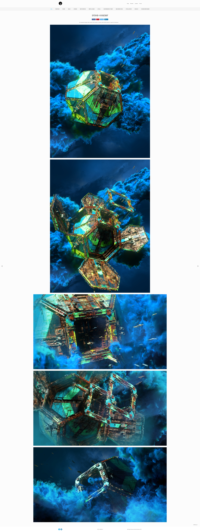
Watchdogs (83, 9)
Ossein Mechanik (145, 9)
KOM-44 (136, 9)
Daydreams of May (108, 9)
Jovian (75, 9)
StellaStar (129, 9)
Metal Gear (91, 9)
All (51, 9)
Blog (128, 3)
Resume (131, 3)
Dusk (64, 9)
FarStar (57, 9)
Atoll (99, 9)
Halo (69, 9)
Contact (136, 3)
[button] (195, 525)
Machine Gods (119, 9)
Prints (140, 3)
